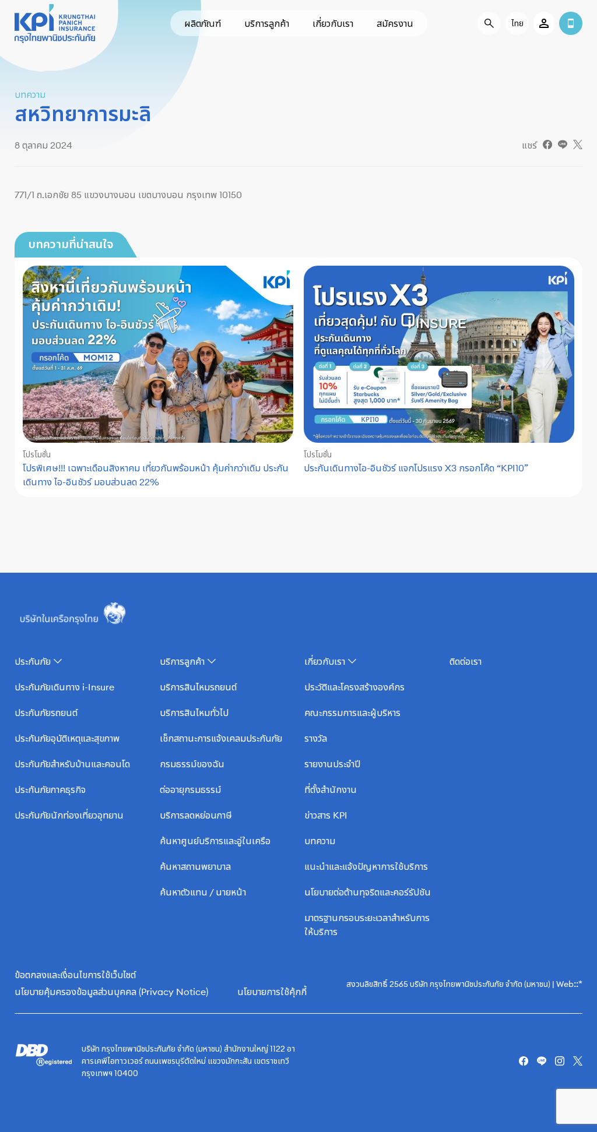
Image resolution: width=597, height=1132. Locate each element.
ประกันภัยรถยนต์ (46, 712)
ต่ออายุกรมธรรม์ (190, 789)
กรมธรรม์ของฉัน (192, 764)
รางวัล (315, 738)
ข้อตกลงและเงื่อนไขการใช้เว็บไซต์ (75, 975)
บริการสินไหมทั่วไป (194, 712)
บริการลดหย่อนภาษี (196, 815)
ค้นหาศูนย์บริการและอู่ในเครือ (215, 841)
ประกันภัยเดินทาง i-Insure (64, 687)
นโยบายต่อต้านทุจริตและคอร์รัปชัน (367, 892)
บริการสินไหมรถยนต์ (198, 687)
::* (578, 983)
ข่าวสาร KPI (325, 815)
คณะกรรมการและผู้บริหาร (352, 712)
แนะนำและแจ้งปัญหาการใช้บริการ (366, 866)
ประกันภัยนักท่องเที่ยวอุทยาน (69, 815)
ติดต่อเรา (465, 661)
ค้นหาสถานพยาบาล (195, 866)
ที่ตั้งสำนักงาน (330, 789)
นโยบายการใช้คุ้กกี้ (272, 991)
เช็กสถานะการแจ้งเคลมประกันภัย (221, 738)
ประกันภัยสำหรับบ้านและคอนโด (72, 764)
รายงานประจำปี (332, 764)
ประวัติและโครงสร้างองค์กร (354, 687)
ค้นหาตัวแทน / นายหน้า (203, 892)
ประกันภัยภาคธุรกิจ (50, 789)
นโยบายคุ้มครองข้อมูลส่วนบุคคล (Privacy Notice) (111, 991)
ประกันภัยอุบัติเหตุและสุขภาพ (67, 738)
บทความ (319, 841)
